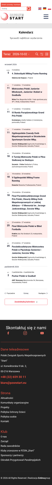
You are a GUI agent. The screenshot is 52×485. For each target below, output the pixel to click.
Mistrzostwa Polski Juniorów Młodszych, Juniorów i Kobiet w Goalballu (27, 91)
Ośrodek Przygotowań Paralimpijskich (21, 459)
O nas (4, 436)
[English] (40, 8)
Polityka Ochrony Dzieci (13, 412)
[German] (45, 8)
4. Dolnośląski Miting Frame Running (29, 73)
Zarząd (4, 441)
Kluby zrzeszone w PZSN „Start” (17, 450)
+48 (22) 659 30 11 (13, 377)
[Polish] (49, 8)
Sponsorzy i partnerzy (12, 455)
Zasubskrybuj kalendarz (25, 302)
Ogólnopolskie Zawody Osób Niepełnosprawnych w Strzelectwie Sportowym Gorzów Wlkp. (28, 136)
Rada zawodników (10, 446)
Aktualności (7, 398)
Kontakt (5, 421)
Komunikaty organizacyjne (15, 402)
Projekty (5, 407)
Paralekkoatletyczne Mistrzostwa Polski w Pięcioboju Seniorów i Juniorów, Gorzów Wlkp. (28, 249)
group (44, 478)
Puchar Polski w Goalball (24, 276)
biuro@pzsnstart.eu (13, 382)
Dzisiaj (26, 293)
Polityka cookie (9, 416)
